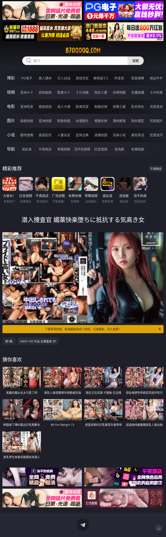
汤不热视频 (82, 149)
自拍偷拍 (45, 92)
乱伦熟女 (137, 106)
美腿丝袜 (100, 121)
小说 (11, 135)
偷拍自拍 (45, 106)
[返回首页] (159, 528)
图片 (11, 120)
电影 (11, 106)
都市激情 (26, 135)
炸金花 (119, 78)
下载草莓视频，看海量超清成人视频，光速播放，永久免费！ (83, 329)
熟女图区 (137, 121)
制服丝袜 (100, 106)
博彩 (11, 78)
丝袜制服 (119, 92)
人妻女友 (63, 135)
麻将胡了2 (100, 78)
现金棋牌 (137, 78)
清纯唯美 (119, 121)
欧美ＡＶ (63, 92)
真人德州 (45, 78)
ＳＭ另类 (156, 92)
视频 (11, 92)
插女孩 (27, 149)
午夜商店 (45, 149)
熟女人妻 (100, 92)
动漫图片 (82, 121)
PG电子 (26, 78)
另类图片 (156, 121)
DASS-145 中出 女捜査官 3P (38, 341)
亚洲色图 (45, 121)
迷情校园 (100, 135)
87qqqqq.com (83, 50)
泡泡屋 (119, 149)
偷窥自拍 (26, 121)
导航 (11, 149)
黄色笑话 (137, 135)
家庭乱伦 (45, 135)
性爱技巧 (156, 135)
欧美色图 (63, 121)
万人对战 (63, 78)
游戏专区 (82, 78)
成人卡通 (63, 106)
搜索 (135, 60)
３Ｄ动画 (82, 92)
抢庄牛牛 (156, 78)
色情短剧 (137, 149)
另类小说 (119, 135)
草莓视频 (63, 149)
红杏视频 (100, 149)
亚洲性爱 (26, 106)
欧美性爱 (82, 106)
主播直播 (137, 92)
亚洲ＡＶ (26, 92)
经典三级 (119, 106)
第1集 (9, 341)
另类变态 (156, 106)
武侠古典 (82, 135)
